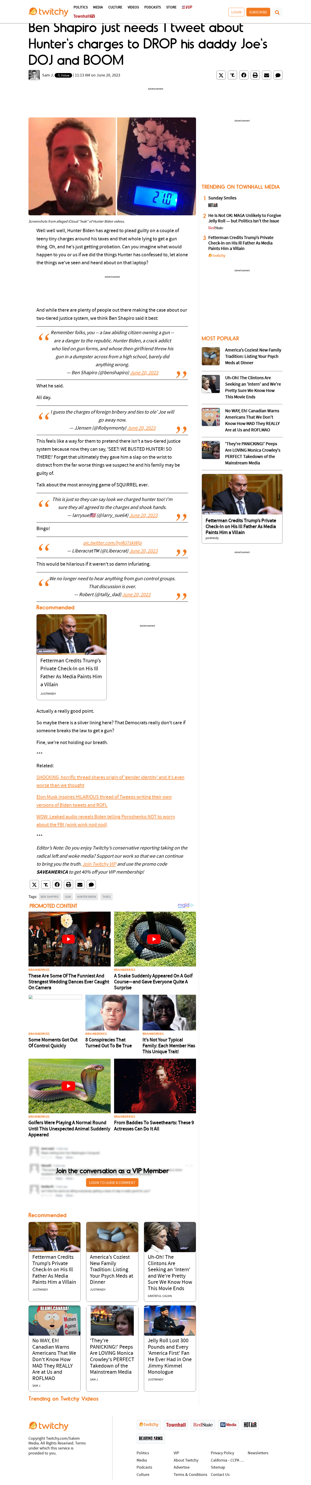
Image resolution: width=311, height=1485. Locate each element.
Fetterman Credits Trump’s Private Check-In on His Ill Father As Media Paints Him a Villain (54, 1270)
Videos (133, 7)
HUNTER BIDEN (86, 897)
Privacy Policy (222, 1453)
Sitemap (218, 1467)
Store (171, 7)
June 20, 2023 (144, 373)
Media (98, 7)
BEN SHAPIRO (50, 897)
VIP (176, 1453)
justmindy (48, 694)
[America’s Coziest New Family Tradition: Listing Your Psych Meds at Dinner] (112, 1237)
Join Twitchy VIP (99, 864)
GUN (68, 897)
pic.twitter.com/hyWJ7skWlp (112, 543)
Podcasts (152, 7)
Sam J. (48, 75)
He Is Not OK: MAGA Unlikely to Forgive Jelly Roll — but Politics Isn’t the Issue (244, 219)
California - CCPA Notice (228, 1460)
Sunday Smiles (222, 198)
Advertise (182, 1467)
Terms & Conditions (190, 1475)
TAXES (106, 897)
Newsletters (258, 1453)
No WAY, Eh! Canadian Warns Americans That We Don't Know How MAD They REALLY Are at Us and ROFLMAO (54, 1359)
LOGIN (236, 12)
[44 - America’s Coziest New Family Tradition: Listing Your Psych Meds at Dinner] (211, 356)
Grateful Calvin (160, 1296)
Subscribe (258, 12)
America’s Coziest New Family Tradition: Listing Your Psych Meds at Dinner (111, 1270)
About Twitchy (186, 1460)
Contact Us (220, 1475)
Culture (115, 7)
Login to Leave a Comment (112, 1182)
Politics (81, 7)
